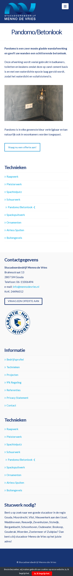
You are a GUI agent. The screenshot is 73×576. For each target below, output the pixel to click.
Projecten (12, 374)
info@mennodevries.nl (26, 286)
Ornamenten (14, 222)
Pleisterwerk (14, 184)
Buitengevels (14, 237)
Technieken (13, 367)
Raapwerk (12, 176)
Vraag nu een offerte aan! (22, 147)
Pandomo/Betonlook (20, 207)
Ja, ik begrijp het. (42, 573)
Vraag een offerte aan (23, 301)
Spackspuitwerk (16, 214)
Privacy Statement (17, 397)
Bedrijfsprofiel (15, 359)
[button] (65, 6)
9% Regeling (14, 382)
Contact (11, 405)
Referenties (14, 390)
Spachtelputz (14, 191)
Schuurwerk (13, 199)
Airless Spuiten (15, 230)
